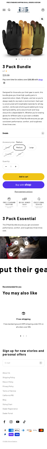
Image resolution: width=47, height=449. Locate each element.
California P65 (8, 395)
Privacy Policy (8, 386)
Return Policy (8, 382)
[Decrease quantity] (6, 166)
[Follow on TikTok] (24, 422)
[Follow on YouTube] (17, 422)
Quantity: (6, 161)
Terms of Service (9, 391)
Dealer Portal (8, 413)
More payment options (24, 191)
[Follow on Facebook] (4, 422)
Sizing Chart (7, 404)
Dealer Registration (10, 409)
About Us (6, 373)
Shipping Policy (9, 377)
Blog (4, 400)
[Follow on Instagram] (11, 422)
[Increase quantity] (15, 166)
